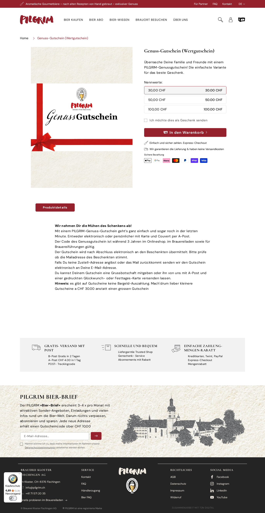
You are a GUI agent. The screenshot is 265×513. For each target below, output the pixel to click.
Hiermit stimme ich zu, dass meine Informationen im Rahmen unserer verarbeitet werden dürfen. (62, 445)
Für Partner (201, 4)
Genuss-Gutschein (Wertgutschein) (62, 38)
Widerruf (175, 497)
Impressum (177, 490)
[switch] (13, 498)
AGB (173, 477)
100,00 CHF (185, 109)
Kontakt (227, 4)
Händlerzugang (90, 490)
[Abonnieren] (96, 436)
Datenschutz (178, 483)
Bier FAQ (86, 497)
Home (24, 38)
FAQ (215, 4)
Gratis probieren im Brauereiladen (42, 500)
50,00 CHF (185, 100)
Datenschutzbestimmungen (40, 447)
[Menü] (19, 474)
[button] (73, 20)
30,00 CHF (185, 90)
